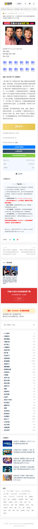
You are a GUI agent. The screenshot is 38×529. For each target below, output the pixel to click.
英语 (18, 510)
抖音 (29, 502)
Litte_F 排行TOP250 (26, 491)
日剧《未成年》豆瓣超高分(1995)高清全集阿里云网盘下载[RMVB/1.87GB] (10, 252)
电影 (23, 507)
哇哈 (6, 523)
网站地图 (25, 523)
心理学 (20, 502)
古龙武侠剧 (14, 499)
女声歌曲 (10, 502)
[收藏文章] (10, 239)
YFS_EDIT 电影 (20, 496)
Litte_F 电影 (6, 493)
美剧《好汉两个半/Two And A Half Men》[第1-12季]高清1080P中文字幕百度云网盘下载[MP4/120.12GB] (10, 280)
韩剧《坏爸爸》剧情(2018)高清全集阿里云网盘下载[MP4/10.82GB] (27, 252)
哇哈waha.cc (10, 9)
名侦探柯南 (21, 499)
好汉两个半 (7, 179)
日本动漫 (5, 507)
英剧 (13, 510)
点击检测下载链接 (19, 147)
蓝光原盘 (22, 510)
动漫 (4, 499)
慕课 (25, 502)
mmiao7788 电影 (22, 493)
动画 (9, 499)
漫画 (15, 507)
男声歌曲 (28, 507)
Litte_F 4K (17, 491)
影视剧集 (16, 9)
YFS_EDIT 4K (11, 496)
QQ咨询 (19, 174)
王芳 (19, 507)
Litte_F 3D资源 (10, 491)
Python (5, 496)
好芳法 (15, 502)
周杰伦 (26, 499)
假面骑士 (31, 496)
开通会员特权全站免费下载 (19, 155)
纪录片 (5, 510)
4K (4, 491)
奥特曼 (5, 502)
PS (29, 493)
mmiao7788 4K (14, 493)
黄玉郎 (5, 513)
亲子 (26, 496)
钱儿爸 (28, 510)
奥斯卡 (31, 499)
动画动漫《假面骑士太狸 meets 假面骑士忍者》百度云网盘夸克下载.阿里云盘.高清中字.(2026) (23, 461)
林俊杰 (11, 507)
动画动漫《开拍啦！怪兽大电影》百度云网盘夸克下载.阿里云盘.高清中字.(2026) (24, 478)
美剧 (16, 13)
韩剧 (32, 510)
